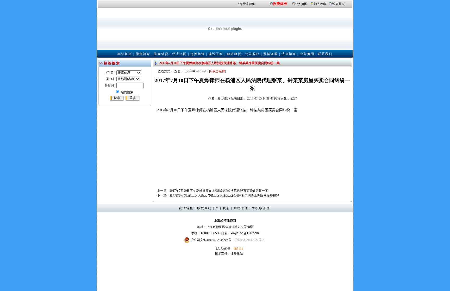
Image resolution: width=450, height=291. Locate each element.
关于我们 (222, 208)
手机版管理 (261, 208)
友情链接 (186, 208)
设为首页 (338, 4)
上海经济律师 (245, 4)
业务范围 (301, 4)
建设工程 (216, 54)
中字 (195, 71)
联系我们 (325, 54)
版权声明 (204, 208)
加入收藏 (320, 4)
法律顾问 (289, 54)
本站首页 (124, 54)
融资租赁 (234, 54)
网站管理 (241, 208)
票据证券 (270, 54)
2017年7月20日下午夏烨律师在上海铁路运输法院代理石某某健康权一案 (219, 191)
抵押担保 (197, 54)
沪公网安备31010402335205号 (211, 240)
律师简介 (143, 54)
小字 (202, 71)
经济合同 (179, 54)
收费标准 (280, 4)
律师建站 (236, 253)
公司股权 (252, 54)
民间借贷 (161, 54)
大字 (188, 71)
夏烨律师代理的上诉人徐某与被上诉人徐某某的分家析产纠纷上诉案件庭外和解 (224, 195)
